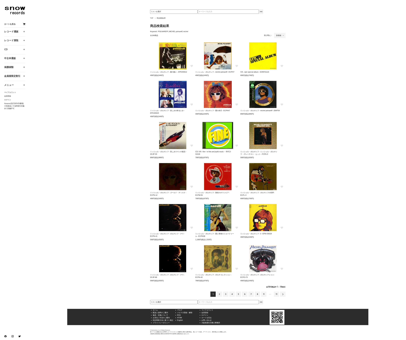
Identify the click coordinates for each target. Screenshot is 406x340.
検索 (261, 11)
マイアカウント (10, 92)
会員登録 (7, 96)
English (180, 320)
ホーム (155, 310)
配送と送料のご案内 (160, 312)
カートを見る (10, 24)
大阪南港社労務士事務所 (210, 323)
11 (276, 294)
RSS (179, 315)
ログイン (7, 100)
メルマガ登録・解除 (184, 312)
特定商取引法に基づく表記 (163, 320)
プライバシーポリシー (161, 323)
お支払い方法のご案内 (161, 318)
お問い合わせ (206, 320)
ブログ (179, 310)
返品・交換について (160, 315)
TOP (151, 18)
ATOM (179, 318)
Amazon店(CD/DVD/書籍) (14, 103)
